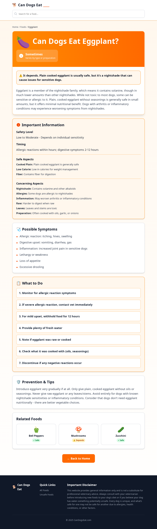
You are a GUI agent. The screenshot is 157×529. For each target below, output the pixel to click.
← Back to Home (78, 458)
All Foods (44, 490)
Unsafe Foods (47, 494)
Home (15, 26)
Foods (23, 26)
